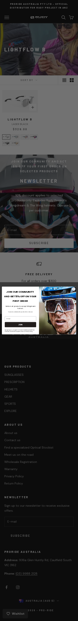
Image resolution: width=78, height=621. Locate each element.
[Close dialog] (73, 289)
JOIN (20, 325)
